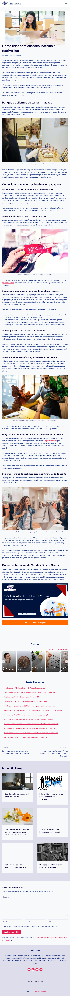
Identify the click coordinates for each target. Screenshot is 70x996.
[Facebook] (36, 969)
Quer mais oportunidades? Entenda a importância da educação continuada (31, 724)
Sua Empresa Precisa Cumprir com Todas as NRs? (22, 697)
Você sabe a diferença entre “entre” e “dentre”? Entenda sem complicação (31, 733)
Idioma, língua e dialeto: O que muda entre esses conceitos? (25, 737)
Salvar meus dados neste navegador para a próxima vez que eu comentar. (30, 926)
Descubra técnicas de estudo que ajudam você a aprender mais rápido (29, 719)
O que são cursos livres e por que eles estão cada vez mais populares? (29, 728)
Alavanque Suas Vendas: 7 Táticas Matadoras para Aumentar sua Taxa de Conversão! (54, 752)
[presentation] (17, 781)
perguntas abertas (50, 441)
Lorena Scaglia (8, 55)
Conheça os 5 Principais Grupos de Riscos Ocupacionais (24, 688)
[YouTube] (29, 969)
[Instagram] (33, 969)
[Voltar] (3, 661)
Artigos (5, 42)
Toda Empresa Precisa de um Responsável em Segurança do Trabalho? (29, 692)
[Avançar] (66, 661)
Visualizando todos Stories (58, 649)
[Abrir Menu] (66, 3)
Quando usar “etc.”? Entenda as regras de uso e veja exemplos (26, 715)
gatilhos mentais (8, 283)
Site (49, 921)
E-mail (28, 921)
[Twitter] (41, 969)
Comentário (8, 897)
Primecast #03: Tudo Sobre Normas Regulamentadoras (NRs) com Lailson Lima (33, 710)
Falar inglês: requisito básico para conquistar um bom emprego (51, 796)
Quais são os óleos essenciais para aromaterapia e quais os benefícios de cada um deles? (17, 831)
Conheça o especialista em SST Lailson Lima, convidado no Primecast (29, 706)
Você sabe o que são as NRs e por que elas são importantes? (26, 701)
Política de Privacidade (35, 982)
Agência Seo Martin (39, 991)
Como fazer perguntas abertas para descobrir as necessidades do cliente (15, 750)
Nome (5, 921)
